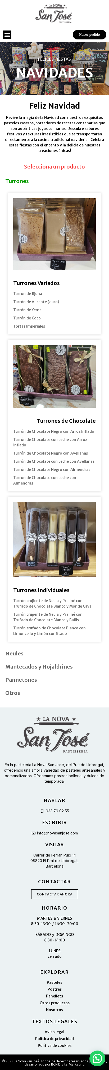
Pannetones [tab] (21, 679)
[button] (7, 34)
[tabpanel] (54, 417)
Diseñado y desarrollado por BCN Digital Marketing (66, 1062)
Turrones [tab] (17, 181)
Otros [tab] (12, 693)
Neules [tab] (14, 653)
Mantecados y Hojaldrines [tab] (39, 666)
